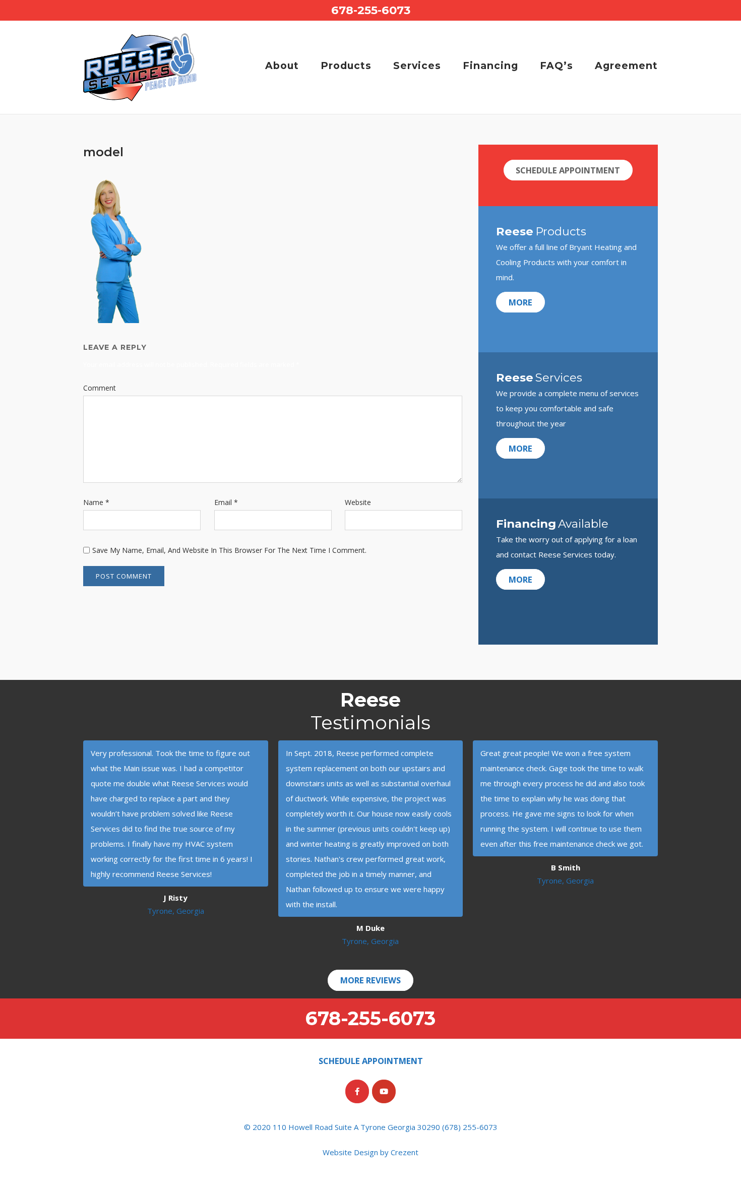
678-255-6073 (370, 10)
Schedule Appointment (568, 170)
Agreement (626, 65)
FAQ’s (556, 65)
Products (346, 65)
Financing (490, 65)
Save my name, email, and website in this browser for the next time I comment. (229, 550)
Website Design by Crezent (370, 1152)
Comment (99, 388)
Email (226, 502)
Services (417, 65)
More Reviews (370, 980)
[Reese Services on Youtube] (384, 1091)
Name (96, 502)
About (282, 65)
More (520, 302)
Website (358, 502)
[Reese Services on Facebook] (357, 1091)
